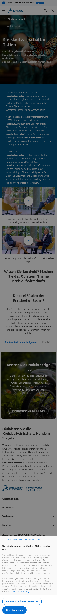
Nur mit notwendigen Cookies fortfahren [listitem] (22, 540)
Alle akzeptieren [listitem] (14, 610)
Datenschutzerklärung (19, 592)
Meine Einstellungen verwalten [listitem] (22, 601)
